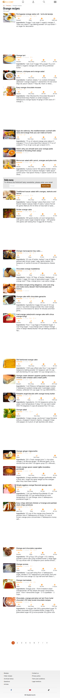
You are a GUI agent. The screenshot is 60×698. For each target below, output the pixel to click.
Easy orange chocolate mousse (28, 87)
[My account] (33, 2)
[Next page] (42, 643)
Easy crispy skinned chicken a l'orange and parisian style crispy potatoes (36, 504)
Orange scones (22, 564)
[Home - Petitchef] (4, 5)
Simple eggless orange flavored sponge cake (34, 485)
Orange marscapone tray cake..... (29, 251)
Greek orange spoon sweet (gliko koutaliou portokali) (33, 468)
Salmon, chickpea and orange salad (30, 71)
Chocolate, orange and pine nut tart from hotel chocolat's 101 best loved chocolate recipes (34, 599)
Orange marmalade (23, 580)
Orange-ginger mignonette (26, 451)
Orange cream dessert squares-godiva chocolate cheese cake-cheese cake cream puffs (35, 377)
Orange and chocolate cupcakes (29, 548)
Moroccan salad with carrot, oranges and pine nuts (36, 160)
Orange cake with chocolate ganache (31, 296)
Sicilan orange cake (24, 210)
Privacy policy (36, 676)
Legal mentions (36, 681)
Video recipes (8, 676)
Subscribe (46, 186)
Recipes (6, 673)
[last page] (47, 643)
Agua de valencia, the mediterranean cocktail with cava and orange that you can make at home (36, 132)
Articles (6, 684)
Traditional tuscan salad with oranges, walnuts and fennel (36, 192)
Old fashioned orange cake (27, 360)
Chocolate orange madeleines (28, 269)
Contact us (35, 673)
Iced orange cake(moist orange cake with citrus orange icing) (35, 315)
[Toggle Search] (44, 2)
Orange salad (21, 410)
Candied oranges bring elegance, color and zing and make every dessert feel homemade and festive (35, 287)
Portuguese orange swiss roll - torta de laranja (34, 14)
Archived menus (8, 679)
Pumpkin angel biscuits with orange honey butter (35, 394)
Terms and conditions (38, 679)
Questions (7, 681)
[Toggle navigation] (55, 2)
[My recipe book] (23, 2)
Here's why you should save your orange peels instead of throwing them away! (34, 150)
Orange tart (20, 55)
